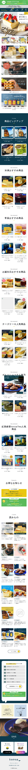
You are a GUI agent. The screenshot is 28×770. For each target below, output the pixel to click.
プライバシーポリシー (14, 763)
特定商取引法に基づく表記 (14, 765)
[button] (2, 24)
